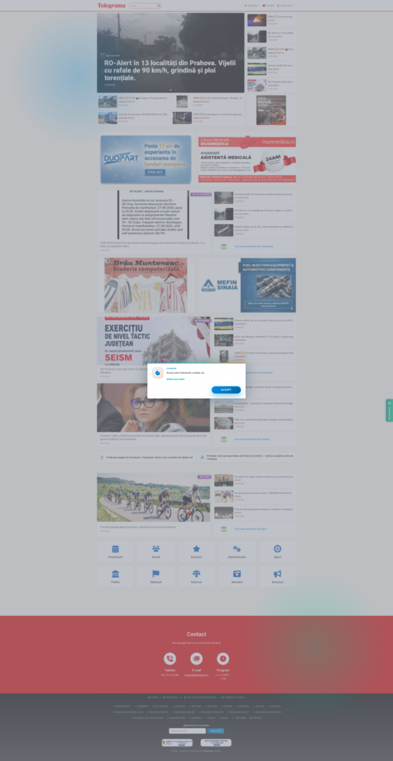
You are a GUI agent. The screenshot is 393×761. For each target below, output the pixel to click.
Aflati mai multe (176, 379)
